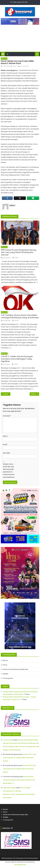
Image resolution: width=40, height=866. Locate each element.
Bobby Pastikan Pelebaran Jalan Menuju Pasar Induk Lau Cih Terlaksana (35, 394)
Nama (5, 436)
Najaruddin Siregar (9, 788)
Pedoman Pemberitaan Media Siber (15, 669)
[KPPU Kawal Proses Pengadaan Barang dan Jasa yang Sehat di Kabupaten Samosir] (20, 233)
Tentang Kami (8, 678)
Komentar (7, 416)
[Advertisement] (20, 37)
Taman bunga (8, 740)
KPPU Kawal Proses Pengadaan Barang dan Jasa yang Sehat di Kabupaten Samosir (18, 252)
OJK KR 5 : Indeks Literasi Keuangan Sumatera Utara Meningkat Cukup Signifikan (17, 358)
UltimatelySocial (20, 865)
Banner (5, 660)
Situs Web (6, 453)
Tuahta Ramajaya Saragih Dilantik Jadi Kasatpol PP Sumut (6, 394)
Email (5, 444)
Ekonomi (4, 58)
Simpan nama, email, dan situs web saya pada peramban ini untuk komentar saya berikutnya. (9, 470)
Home (5, 665)
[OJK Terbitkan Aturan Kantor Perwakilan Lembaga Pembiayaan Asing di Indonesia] (20, 298)
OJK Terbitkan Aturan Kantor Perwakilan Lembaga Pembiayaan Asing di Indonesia (20, 316)
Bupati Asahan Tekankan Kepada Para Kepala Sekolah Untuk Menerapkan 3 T (19, 780)
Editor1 (15, 66)
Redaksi (5, 674)
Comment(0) (24, 66)
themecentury (33, 858)
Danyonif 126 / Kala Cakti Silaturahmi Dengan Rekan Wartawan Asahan (19, 757)
